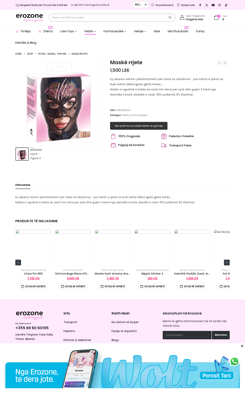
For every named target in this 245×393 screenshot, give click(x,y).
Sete (157, 31)
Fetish (88, 31)
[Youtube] (213, 5)
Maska (143, 115)
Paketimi (69, 331)
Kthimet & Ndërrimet (77, 340)
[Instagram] (219, 5)
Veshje (138, 31)
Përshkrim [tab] (22, 185)
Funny (200, 31)
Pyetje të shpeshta (124, 331)
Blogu (115, 340)
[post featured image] (33, 247)
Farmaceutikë (114, 31)
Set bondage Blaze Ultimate (74, 274)
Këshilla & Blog (25, 43)
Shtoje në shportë (35, 286)
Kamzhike (193, 270)
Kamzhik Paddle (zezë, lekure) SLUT (198, 274)
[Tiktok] (226, 5)
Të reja (25, 31)
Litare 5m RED (33, 274)
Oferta (47, 29)
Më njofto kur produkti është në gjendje (139, 125)
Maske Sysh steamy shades (114, 274)
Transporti (70, 322)
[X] (206, 5)
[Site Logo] (29, 17)
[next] (225, 63)
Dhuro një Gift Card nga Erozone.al (83, 4)
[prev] (219, 63)
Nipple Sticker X (152, 274)
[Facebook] (200, 5)
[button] (16, 103)
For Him (134, 115)
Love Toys (67, 31)
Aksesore (25, 270)
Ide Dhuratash (178, 29)
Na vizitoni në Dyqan (125, 322)
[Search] (170, 17)
